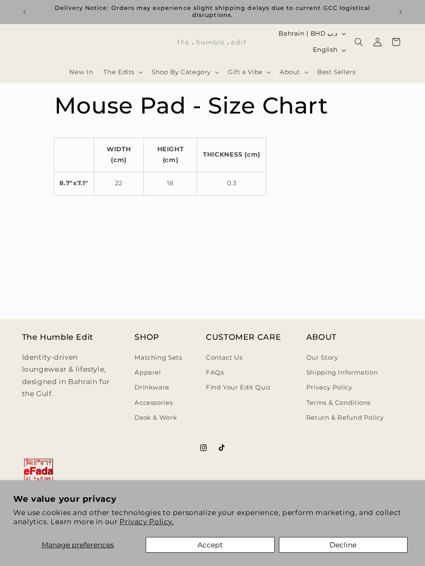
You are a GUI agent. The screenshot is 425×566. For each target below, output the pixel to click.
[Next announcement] (400, 11)
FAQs (215, 372)
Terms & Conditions (338, 402)
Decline (343, 545)
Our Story (322, 357)
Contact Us (224, 357)
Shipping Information (342, 372)
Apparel (147, 372)
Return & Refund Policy (345, 417)
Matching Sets (158, 357)
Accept (210, 545)
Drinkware (151, 387)
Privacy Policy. (146, 522)
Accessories (153, 402)
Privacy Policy (329, 387)
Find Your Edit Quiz (238, 387)
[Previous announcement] (24, 11)
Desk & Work (155, 417)
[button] (122, 72)
